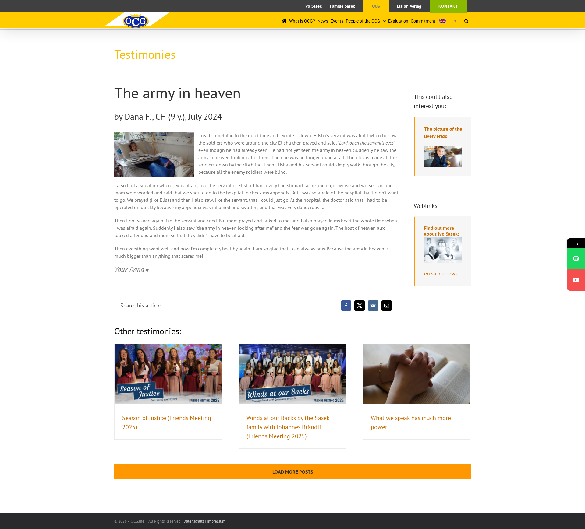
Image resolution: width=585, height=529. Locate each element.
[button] (466, 20)
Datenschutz (193, 521)
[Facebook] (346, 305)
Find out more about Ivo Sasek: (441, 231)
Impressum (216, 521)
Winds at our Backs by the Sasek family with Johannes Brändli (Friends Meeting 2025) (287, 427)
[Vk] (373, 305)
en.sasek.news (441, 273)
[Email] (386, 305)
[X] (359, 305)
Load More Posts (292, 472)
